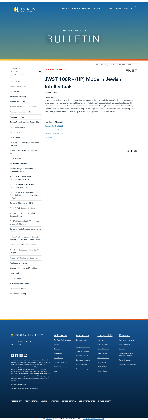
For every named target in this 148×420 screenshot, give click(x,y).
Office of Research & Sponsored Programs (126, 354)
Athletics (55, 401)
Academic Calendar (82, 351)
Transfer (56, 344)
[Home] (32, 10)
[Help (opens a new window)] (136, 70)
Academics (76, 8)
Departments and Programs (82, 341)
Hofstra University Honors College (23, 245)
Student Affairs (102, 367)
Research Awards (125, 360)
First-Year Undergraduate (62, 340)
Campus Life (86, 8)
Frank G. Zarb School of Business (22, 208)
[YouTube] (25, 356)
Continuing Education (83, 360)
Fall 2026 (48, 137)
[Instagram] (21, 356)
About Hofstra (31, 401)
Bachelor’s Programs (17, 127)
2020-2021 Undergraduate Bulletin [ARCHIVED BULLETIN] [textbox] (114, 65)
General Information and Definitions (23, 268)
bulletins (49, 419)
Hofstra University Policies (18, 384)
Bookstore (101, 340)
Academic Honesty (17, 102)
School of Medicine (60, 362)
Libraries (122, 349)
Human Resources (103, 358)
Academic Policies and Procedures (23, 107)
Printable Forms (16, 278)
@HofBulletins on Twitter (19, 283)
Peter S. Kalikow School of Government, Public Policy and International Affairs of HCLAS (25, 195)
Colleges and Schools (83, 347)
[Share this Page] (130, 70)
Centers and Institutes (126, 340)
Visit (55, 371)
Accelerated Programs (18, 163)
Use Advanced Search (18, 75)
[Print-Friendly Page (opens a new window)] (133, 70)
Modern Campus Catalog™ (93, 419)
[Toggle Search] (136, 7)
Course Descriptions (18, 86)
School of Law (58, 358)
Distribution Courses (18, 288)
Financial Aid (58, 367)
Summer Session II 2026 (54, 130)
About (110, 8)
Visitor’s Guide (102, 371)
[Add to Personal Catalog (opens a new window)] (127, 70)
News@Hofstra (104, 401)
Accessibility (16, 401)
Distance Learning (17, 137)
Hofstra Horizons (124, 344)
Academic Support (82, 356)
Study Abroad (15, 158)
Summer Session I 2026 (54, 126)
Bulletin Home (15, 81)
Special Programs (81, 364)
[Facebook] (16, 356)
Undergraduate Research (127, 364)
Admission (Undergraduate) (20, 112)
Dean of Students (103, 349)
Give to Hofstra (69, 401)
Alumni (118, 8)
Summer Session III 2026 (54, 134)
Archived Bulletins (17, 117)
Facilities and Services (18, 263)
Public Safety (102, 362)
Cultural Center (103, 344)
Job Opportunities (87, 401)
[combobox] (117, 65)
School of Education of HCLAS (21, 203)
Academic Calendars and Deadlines (24, 258)
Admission (65, 8)
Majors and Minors (17, 132)
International (58, 353)
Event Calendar (103, 353)
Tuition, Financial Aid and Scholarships (25, 122)
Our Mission (14, 91)
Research (97, 8)
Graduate (57, 349)
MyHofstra (128, 8)
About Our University (18, 96)
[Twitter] (12, 356)
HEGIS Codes (15, 273)
